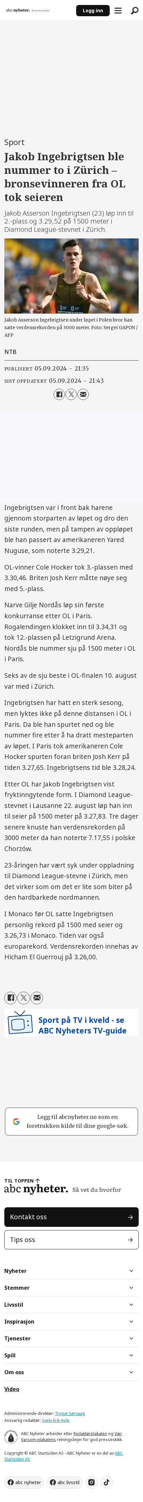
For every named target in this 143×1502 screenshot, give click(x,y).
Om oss (14, 1372)
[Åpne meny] (118, 10)
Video (11, 1389)
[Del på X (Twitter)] (71, 394)
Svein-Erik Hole (56, 1420)
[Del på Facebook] (59, 394)
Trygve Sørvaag (70, 1413)
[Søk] (134, 10)
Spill (10, 1355)
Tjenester (17, 1338)
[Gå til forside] (38, 10)
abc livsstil (68, 1482)
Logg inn (93, 10)
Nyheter (15, 1271)
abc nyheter (28, 1482)
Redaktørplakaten (90, 1433)
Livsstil (13, 1304)
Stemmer (17, 1287)
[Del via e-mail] (83, 394)
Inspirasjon (19, 1321)
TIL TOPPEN (19, 1180)
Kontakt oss (28, 1217)
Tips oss (22, 1239)
